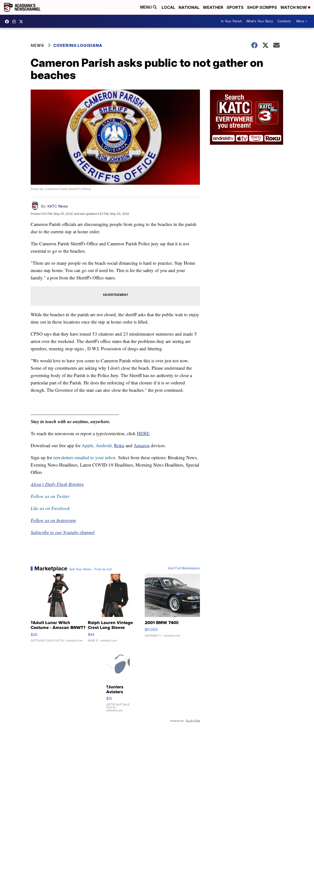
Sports (235, 7)
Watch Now (294, 7)
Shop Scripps (262, 7)
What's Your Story (259, 21)
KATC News (57, 206)
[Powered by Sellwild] (193, 721)
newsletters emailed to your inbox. (85, 457)
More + (301, 21)
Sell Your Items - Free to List (90, 569)
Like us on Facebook (50, 508)
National (189, 7)
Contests (284, 21)
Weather (213, 7)
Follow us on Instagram (53, 520)
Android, (104, 445)
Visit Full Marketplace (184, 568)
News (37, 45)
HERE (143, 433)
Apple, (89, 445)
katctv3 (8, 22)
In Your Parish (231, 21)
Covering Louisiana (77, 45)
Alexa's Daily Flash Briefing (57, 484)
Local (168, 7)
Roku (119, 445)
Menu (146, 7)
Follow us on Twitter (50, 496)
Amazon (142, 445)
